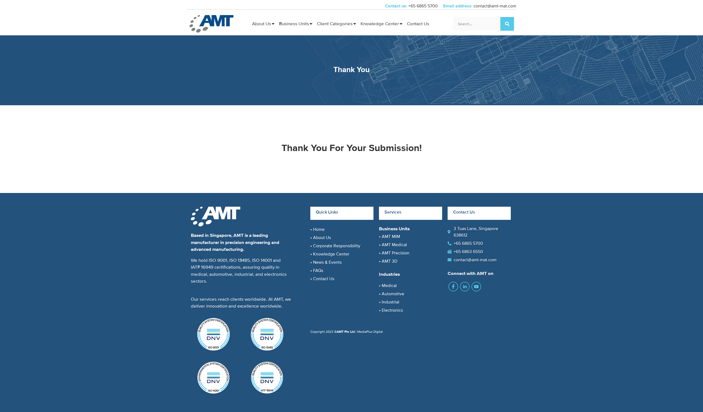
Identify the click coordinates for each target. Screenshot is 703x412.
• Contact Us (322, 279)
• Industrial (389, 302)
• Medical (388, 285)
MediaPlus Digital (370, 332)
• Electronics (391, 310)
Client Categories (335, 24)
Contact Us (418, 24)
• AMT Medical (393, 245)
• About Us (320, 237)
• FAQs (316, 270)
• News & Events (326, 262)
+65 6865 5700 (423, 6)
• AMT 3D (388, 261)
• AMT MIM (389, 236)
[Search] (507, 24)
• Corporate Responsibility (335, 246)
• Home (317, 229)
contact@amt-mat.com (494, 6)
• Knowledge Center (329, 254)
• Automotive (391, 294)
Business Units (294, 24)
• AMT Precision (394, 253)
